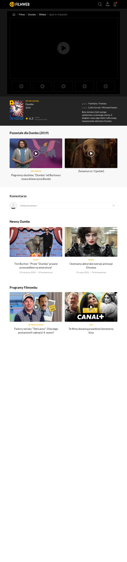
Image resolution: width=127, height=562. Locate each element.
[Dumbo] (16, 110)
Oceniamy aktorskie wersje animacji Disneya (91, 265)
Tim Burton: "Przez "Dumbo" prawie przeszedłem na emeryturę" (36, 265)
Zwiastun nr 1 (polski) (91, 171)
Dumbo (32, 14)
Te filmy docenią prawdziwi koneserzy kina (91, 330)
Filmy (22, 14)
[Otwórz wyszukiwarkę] (100, 4)
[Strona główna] (14, 14)
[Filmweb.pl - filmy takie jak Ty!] (19, 4)
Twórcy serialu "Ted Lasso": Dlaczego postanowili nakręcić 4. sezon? (36, 330)
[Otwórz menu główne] (114, 4)
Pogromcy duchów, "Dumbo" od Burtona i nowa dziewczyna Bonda (36, 176)
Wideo (42, 14)
